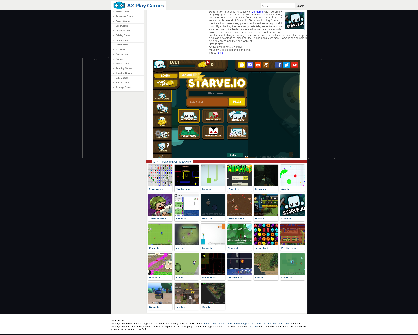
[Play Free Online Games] (139, 9)
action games (210, 323)
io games (256, 323)
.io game (257, 11)
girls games (283, 323)
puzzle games (270, 323)
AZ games (253, 326)
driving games (225, 323)
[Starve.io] (294, 27)
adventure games (242, 323)
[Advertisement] (96, 110)
